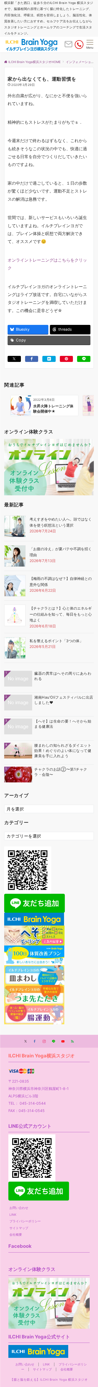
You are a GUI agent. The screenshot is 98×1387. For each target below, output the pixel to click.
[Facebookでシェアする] (31, 359)
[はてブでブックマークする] (49, 359)
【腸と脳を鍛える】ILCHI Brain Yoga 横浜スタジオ (49, 1379)
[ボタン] (68, 46)
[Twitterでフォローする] (25, 1041)
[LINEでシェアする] (83, 359)
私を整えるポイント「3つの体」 (56, 640)
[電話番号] (79, 44)
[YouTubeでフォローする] (63, 1041)
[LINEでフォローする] (53, 1041)
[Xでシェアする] (14, 359)
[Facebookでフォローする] (34, 1041)
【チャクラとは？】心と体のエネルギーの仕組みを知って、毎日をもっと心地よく (61, 614)
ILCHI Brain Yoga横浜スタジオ (41, 1055)
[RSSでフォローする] (72, 1041)
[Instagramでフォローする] (44, 1041)
